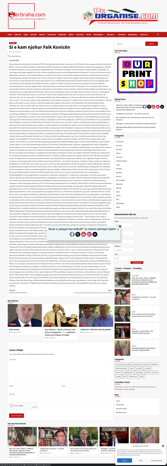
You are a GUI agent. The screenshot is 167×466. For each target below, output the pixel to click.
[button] (163, 446)
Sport (118, 192)
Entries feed (120, 405)
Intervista (80, 34)
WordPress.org (121, 412)
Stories (118, 195)
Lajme (25, 34)
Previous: (18, 291)
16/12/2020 (16, 52)
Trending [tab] (137, 268)
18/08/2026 (15, 332)
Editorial (17, 34)
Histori (71, 34)
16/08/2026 (86, 332)
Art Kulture (52, 34)
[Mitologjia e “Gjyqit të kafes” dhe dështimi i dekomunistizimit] (122, 331)
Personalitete (120, 180)
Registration (132, 34)
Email (63, 386)
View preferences (156, 460)
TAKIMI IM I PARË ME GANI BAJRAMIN (95, 329)
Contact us (144, 34)
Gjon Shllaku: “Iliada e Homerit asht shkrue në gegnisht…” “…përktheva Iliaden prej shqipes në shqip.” (60, 332)
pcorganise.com (45, 465)
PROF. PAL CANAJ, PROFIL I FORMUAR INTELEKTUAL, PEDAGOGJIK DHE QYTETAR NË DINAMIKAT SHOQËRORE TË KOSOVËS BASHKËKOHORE (137, 107)
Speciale (33, 34)
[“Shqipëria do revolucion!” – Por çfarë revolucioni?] (122, 297)
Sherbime (122, 34)
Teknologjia (97, 34)
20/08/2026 (107, 453)
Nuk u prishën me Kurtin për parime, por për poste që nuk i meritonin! (135, 118)
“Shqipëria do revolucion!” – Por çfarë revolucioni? (132, 113)
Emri (116, 254)
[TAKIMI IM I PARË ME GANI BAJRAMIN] (96, 315)
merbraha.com (15, 465)
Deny (140, 460)
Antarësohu (137, 262)
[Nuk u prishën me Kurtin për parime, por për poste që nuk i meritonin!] (122, 314)
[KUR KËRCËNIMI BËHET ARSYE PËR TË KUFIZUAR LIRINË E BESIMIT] (122, 348)
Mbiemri (118, 246)
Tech (117, 199)
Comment (13, 359)
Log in (118, 401)
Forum (88, 34)
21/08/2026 (15, 457)
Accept (124, 460)
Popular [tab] (127, 268)
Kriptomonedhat (121, 161)
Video (118, 207)
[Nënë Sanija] (25, 315)
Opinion (42, 34)
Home (10, 34)
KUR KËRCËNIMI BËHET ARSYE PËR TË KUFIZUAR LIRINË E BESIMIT (136, 128)
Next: (93, 291)
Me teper (110, 34)
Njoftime (119, 172)
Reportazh (62, 34)
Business (119, 145)
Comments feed (121, 408)
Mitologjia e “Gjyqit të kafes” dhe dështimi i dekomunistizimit (136, 123)
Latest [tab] (119, 268)
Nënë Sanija (14, 329)
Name (11, 386)
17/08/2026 (51, 338)
